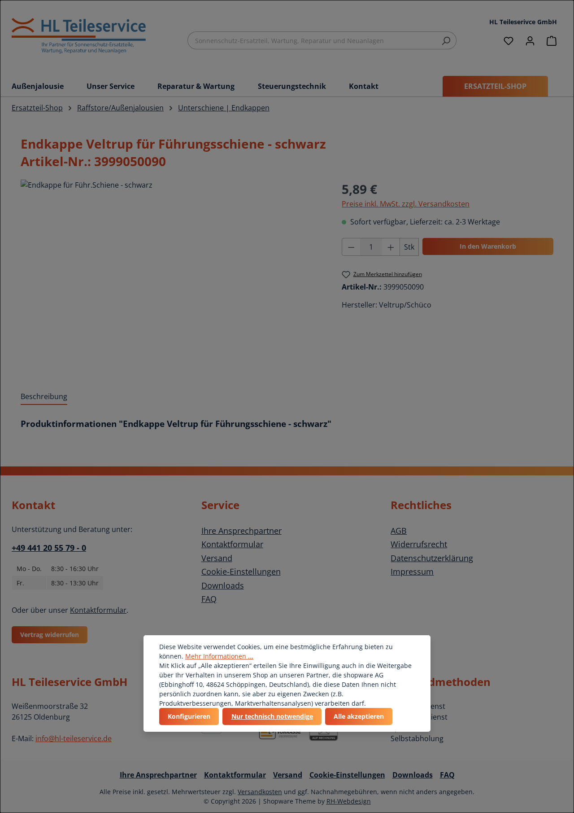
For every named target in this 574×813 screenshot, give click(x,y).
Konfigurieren (189, 716)
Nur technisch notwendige (272, 716)
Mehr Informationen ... (219, 656)
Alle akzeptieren (359, 716)
